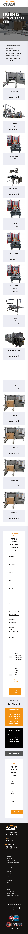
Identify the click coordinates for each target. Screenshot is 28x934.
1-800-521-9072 (11, 838)
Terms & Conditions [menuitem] (11, 893)
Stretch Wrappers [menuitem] (10, 867)
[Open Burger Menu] (24, 3)
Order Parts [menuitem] (9, 871)
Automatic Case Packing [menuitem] (12, 860)
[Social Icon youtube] (15, 847)
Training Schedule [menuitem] (10, 882)
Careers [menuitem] (8, 889)
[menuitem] (13, 908)
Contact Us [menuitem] (9, 887)
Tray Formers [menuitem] (9, 858)
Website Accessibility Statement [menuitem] (13, 895)
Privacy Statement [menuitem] (14, 910)
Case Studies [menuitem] (9, 873)
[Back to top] (25, 931)
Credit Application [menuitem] (10, 891)
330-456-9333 (9, 840)
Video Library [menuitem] (9, 880)
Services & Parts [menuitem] (10, 878)
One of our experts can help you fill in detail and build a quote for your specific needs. (14, 716)
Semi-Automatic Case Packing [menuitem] (13, 862)
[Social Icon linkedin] (11, 847)
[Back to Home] (9, 5)
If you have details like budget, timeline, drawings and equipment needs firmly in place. (14, 738)
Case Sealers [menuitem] (9, 865)
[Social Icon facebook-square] (7, 847)
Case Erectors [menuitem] (9, 856)
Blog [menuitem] (8, 876)
